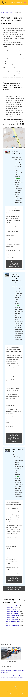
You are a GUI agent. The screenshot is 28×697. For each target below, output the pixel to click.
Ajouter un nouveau (20, 688)
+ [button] (4, 130)
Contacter (17, 178)
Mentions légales (14, 686)
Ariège (11, 12)
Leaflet (13, 147)
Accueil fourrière (5, 12)
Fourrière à (12, 615)
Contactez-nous (5, 686)
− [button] (4, 132)
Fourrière (13, 605)
